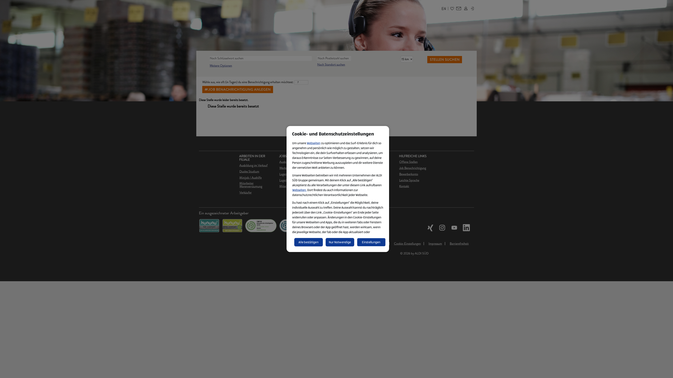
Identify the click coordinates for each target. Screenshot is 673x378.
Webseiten (313, 143)
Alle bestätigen (308, 242)
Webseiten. (299, 190)
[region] (338, 189)
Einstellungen (371, 242)
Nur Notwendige (340, 242)
